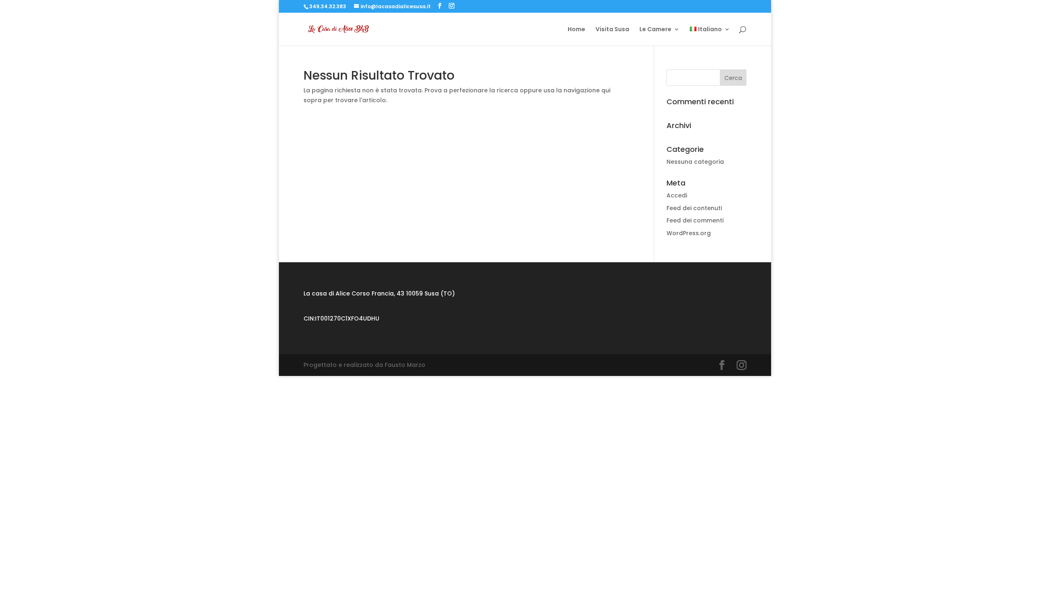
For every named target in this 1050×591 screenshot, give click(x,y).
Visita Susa (612, 29)
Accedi (677, 195)
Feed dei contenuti (694, 208)
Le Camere (655, 29)
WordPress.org (689, 233)
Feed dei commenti (695, 220)
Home (576, 29)
